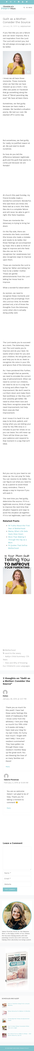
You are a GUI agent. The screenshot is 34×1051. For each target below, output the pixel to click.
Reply (8, 766)
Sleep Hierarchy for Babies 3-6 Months (19, 1011)
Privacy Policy (24, 1048)
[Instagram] (10, 1)
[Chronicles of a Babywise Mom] (8, 7)
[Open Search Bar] (24, 7)
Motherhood (10, 650)
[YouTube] (22, 1)
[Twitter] (6, 1)
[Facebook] (14, 1)
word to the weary (13, 653)
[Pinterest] (18, 1)
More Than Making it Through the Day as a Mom (17, 540)
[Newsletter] (26, 1)
